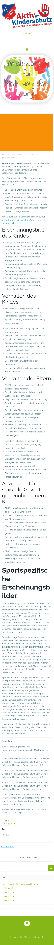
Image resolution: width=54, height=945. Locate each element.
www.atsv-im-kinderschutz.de (16, 220)
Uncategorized (9, 823)
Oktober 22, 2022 (21, 154)
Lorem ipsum (8, 892)
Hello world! (8, 888)
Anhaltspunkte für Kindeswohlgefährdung (20, 884)
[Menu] (27, 49)
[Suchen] (51, 868)
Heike (7, 154)
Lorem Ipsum (8, 900)
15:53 (35, 154)
